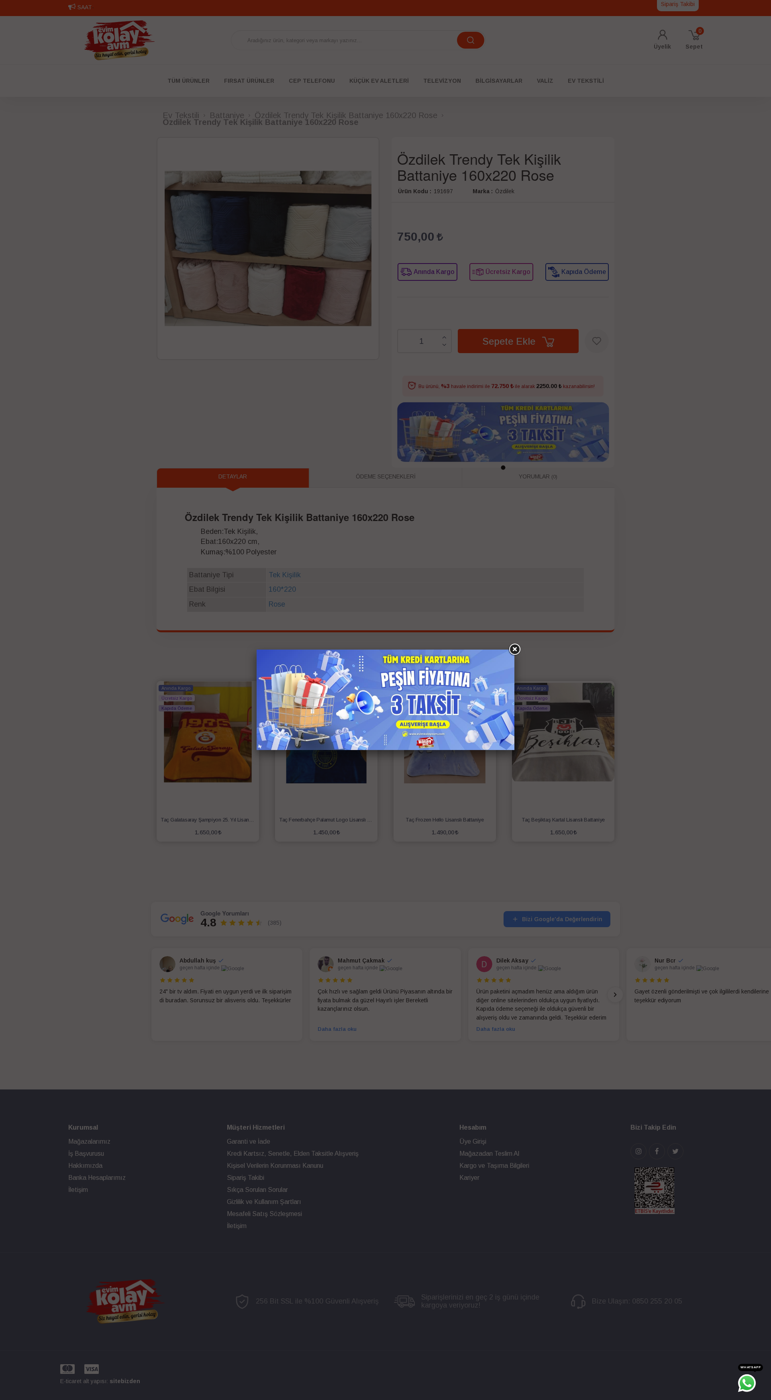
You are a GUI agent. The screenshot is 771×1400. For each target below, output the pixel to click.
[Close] (514, 649)
